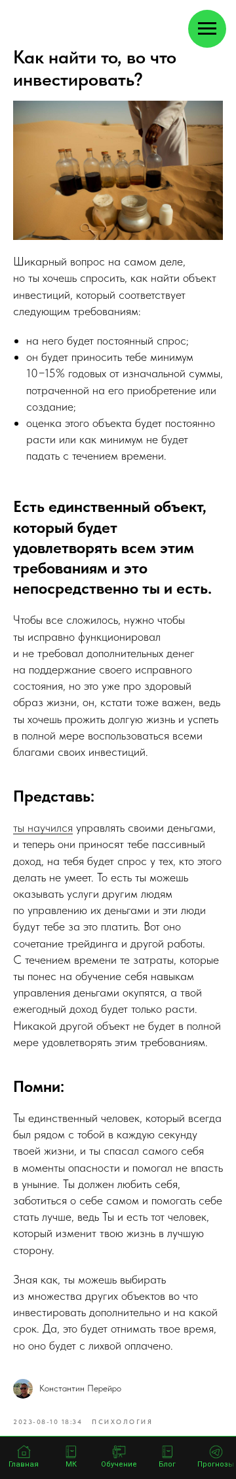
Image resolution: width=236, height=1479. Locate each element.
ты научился (43, 827)
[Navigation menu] (207, 28)
